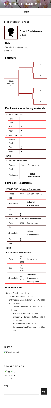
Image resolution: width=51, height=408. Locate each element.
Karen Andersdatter (31, 218)
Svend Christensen (18, 160)
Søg (6, 385)
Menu (27, 11)
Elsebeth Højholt (23, 4)
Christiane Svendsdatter (19, 252)
